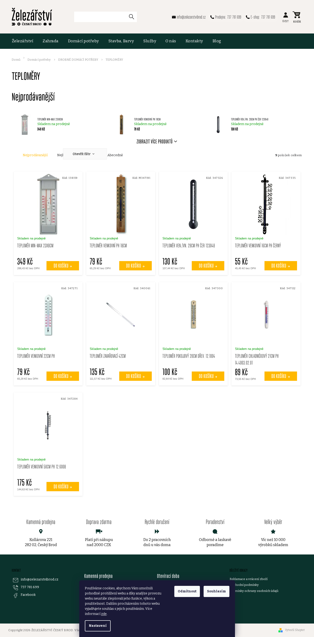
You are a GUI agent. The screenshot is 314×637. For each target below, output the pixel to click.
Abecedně (115, 155)
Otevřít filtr (82, 154)
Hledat (133, 16)
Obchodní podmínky (244, 585)
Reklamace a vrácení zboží (249, 579)
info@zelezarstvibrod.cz (39, 579)
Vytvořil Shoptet (295, 630)
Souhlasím (216, 591)
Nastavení (98, 626)
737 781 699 (30, 587)
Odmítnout (187, 591)
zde (104, 614)
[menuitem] (25, 41)
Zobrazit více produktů (155, 141)
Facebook (28, 595)
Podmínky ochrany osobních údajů (254, 591)
